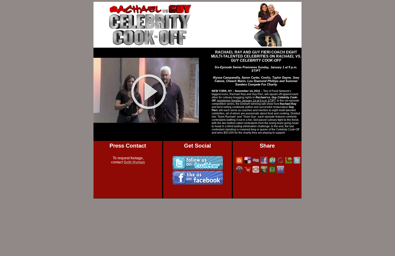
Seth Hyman (134, 162)
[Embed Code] (280, 172)
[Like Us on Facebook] (198, 183)
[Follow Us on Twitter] (198, 169)
